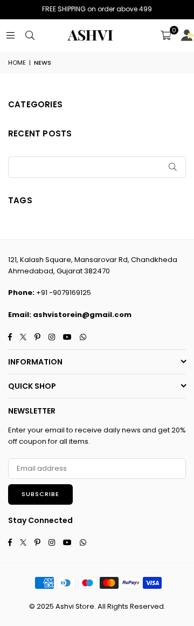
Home (17, 62)
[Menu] (10, 35)
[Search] (29, 35)
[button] (166, 35)
